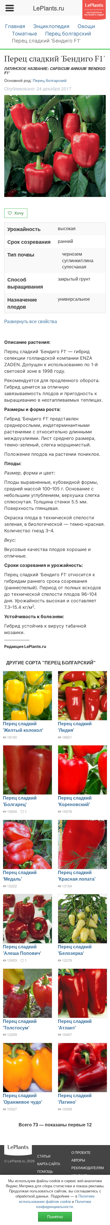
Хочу (18, 213)
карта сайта (48, 1163)
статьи (43, 1156)
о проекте (81, 1152)
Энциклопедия (51, 26)
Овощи (86, 26)
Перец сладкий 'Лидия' (75, 726)
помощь (45, 1171)
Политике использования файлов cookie (56, 1198)
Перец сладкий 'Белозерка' (75, 949)
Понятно (55, 1216)
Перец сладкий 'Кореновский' (75, 801)
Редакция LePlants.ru (25, 646)
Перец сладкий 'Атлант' (75, 1024)
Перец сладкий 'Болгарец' (20, 801)
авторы (78, 1160)
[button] (55, 146)
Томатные (24, 34)
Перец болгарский (68, 34)
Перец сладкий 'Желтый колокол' (23, 726)
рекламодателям (87, 1167)
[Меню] (9, 7)
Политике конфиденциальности (63, 1204)
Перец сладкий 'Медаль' (20, 875)
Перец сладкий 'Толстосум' (20, 1024)
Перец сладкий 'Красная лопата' (77, 875)
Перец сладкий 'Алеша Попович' (22, 949)
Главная (15, 26)
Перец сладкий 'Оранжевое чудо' (22, 1098)
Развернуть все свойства (30, 321)
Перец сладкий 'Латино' (75, 1098)
